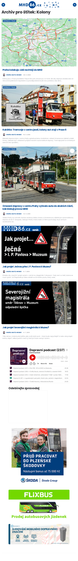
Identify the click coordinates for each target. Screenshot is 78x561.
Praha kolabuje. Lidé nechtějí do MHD (22, 69)
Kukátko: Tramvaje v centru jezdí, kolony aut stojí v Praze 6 (34, 129)
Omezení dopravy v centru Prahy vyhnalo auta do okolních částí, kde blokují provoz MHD (38, 207)
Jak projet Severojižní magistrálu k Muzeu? (26, 327)
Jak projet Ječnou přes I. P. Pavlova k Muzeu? (27, 266)
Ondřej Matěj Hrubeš (13, 75)
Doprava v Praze (9, 21)
